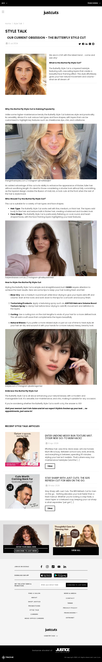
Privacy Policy (70, 608)
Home (8, 23)
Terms (70, 603)
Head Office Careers (34, 618)
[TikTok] (53, 566)
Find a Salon (34, 593)
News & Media (70, 593)
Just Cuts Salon (30, 408)
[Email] (93, 44)
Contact (70, 598)
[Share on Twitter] (80, 44)
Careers (34, 614)
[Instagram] (47, 566)
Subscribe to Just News (26, 551)
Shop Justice (34, 602)
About (34, 597)
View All (75, 550)
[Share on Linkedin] (87, 44)
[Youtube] (59, 566)
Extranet (70, 618)
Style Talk (18, 23)
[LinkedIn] (64, 566)
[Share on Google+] (90, 44)
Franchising (70, 613)
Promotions (34, 606)
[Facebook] (41, 566)
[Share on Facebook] (83, 44)
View (50, 466)
